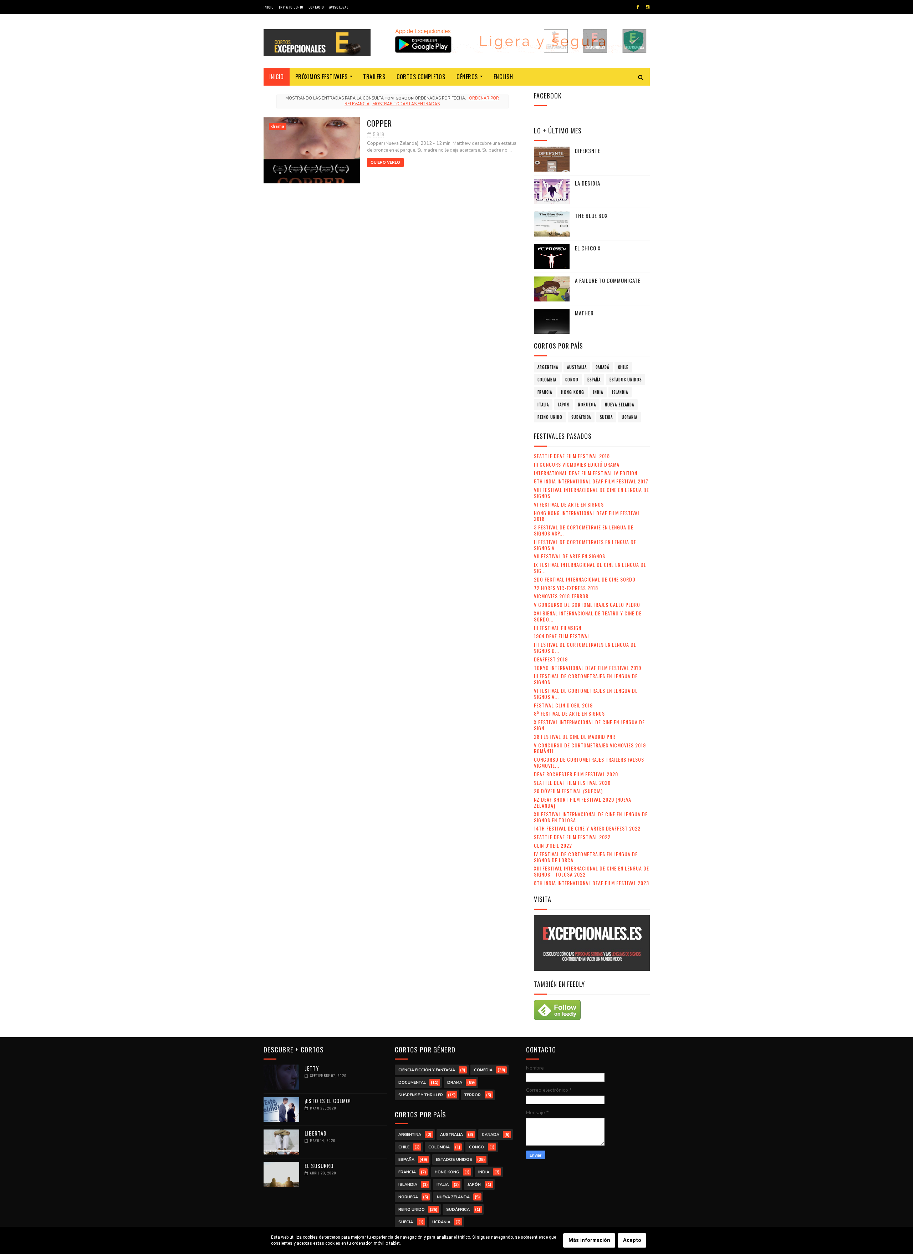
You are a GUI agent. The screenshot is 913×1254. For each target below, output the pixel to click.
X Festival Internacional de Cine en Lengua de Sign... (589, 725)
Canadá (602, 367)
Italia (543, 404)
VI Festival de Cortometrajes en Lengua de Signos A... (586, 693)
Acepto (632, 1240)
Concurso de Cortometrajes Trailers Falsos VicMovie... (589, 762)
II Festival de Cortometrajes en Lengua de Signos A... (585, 545)
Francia (544, 392)
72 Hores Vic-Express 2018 (566, 588)
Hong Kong (572, 392)
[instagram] (647, 7)
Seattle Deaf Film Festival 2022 (572, 837)
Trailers (374, 76)
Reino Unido (549, 417)
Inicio (269, 7)
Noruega (587, 404)
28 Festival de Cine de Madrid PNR (574, 736)
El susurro (319, 1165)
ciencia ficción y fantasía (426, 1070)
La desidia (587, 183)
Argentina (547, 367)
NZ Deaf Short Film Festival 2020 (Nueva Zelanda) (582, 802)
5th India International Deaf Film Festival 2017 (591, 481)
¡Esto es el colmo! (328, 1101)
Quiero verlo (385, 162)
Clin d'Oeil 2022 (553, 845)
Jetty (312, 1068)
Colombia (546, 379)
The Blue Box (591, 215)
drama (277, 126)
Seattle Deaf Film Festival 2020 (572, 782)
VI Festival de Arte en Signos (569, 504)
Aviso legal (338, 7)
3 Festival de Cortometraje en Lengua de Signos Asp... (583, 530)
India (598, 392)
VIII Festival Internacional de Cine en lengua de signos (591, 492)
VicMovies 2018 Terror (561, 596)
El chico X (588, 248)
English (503, 76)
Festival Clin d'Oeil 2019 (563, 705)
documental (412, 1082)
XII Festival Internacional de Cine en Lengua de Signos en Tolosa (591, 817)
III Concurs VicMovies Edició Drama (576, 464)
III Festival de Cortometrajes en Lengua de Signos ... (586, 679)
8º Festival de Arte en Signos (569, 713)
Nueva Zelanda (619, 404)
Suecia (606, 417)
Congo (571, 379)
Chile (623, 367)
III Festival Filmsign (557, 627)
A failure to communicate (608, 280)
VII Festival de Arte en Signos (569, 556)
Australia (577, 367)
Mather (584, 313)
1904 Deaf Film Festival (562, 636)
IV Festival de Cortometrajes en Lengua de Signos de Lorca (586, 857)
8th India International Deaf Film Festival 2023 (591, 883)
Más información (589, 1240)
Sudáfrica (581, 417)
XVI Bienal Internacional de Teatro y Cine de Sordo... (588, 616)
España (594, 379)
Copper (379, 123)
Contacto (316, 7)
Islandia (620, 392)
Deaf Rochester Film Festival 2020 (576, 774)
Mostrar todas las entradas (405, 104)
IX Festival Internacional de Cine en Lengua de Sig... (590, 567)
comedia (483, 1070)
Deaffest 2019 (551, 659)
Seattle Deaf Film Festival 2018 (572, 456)
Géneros (467, 76)
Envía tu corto (291, 7)
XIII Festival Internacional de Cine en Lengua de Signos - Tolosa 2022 (591, 871)
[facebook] (638, 7)
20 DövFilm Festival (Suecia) (568, 790)
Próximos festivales (321, 76)
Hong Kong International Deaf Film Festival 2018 (587, 516)
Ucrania (629, 417)
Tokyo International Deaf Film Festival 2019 (587, 667)
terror (472, 1095)
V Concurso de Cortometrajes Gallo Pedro (587, 604)
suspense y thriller (420, 1095)
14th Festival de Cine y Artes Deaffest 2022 (587, 828)
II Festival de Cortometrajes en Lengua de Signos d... (585, 647)
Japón (563, 404)
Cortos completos (421, 76)
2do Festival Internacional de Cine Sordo (585, 579)
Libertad (316, 1133)
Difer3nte (587, 150)
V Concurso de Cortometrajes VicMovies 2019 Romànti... (590, 748)
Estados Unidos (625, 379)
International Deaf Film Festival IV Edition (585, 473)
